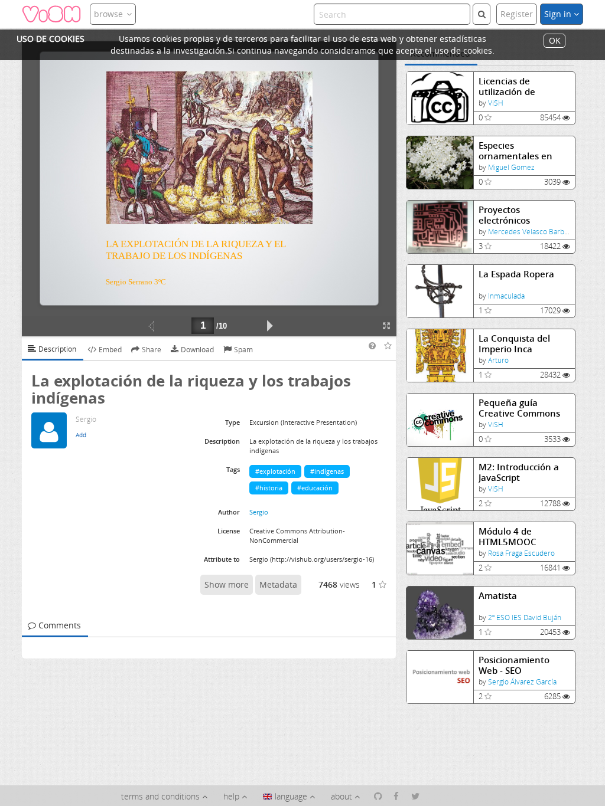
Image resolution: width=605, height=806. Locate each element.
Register (516, 13)
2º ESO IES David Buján (524, 617)
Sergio (258, 511)
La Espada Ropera (516, 274)
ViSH (495, 103)
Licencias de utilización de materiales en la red (521, 86)
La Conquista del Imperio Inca (514, 344)
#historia (268, 487)
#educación (315, 487)
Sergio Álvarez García (522, 682)
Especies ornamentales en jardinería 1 (515, 151)
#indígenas (327, 471)
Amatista (498, 595)
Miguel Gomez (511, 167)
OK (555, 41)
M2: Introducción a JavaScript (519, 472)
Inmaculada (506, 296)
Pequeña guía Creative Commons (519, 408)
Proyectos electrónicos (504, 215)
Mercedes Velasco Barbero (531, 232)
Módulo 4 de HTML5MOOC (507, 537)
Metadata (278, 584)
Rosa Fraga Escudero (521, 553)
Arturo (498, 360)
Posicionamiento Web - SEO (514, 665)
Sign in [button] (559, 13)
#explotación (275, 471)
